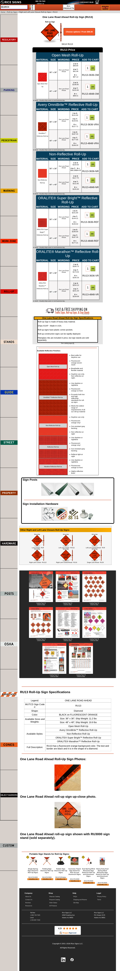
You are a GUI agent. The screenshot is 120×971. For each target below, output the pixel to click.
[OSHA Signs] (9, 644)
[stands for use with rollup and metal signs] (9, 342)
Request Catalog (54, 899)
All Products (53, 906)
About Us (28, 896)
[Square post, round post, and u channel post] (9, 594)
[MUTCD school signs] (9, 140)
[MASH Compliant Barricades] (9, 694)
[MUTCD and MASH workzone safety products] (9, 241)
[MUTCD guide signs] (9, 392)
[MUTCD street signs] (9, 442)
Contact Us (28, 899)
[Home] (11, 2)
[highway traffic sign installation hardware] (9, 543)
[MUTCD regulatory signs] (9, 40)
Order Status (53, 902)
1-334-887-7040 (35, 920)
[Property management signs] (9, 493)
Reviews (28, 902)
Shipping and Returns (80, 899)
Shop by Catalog (54, 896)
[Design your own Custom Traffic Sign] (9, 845)
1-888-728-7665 (35, 915)
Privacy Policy (101, 896)
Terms (99, 899)
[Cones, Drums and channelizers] (9, 745)
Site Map (76, 902)
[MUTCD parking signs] (9, 90)
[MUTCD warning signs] (9, 191)
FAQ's (75, 896)
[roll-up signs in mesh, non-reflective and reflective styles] (9, 291)
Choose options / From (79, 32)
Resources (28, 906)
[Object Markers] (9, 795)
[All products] (69, 7)
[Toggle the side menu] (32, 7)
